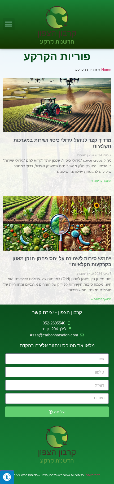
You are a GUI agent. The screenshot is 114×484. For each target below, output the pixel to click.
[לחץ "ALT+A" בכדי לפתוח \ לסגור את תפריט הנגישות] (7, 477)
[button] (9, 24)
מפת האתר (93, 475)
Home (106, 70)
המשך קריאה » (101, 181)
